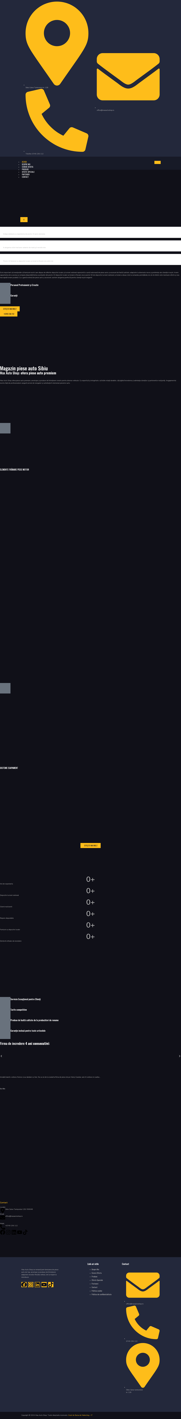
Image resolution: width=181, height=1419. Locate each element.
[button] (1, 1056)
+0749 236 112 (11, 1225)
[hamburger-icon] (157, 162)
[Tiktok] (25, 1232)
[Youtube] (19, 1232)
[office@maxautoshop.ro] (2, 1217)
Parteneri (26, 174)
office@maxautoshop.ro (14, 1216)
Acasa (24, 161)
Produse (25, 169)
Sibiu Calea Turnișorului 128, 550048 (19, 1209)
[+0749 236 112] (2, 1227)
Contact (25, 176)
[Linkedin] (14, 1232)
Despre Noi (26, 164)
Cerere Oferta (27, 166)
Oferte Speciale (28, 171)
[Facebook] (2, 1232)
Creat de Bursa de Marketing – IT (80, 1415)
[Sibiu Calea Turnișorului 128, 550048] (2, 1210)
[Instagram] (8, 1232)
